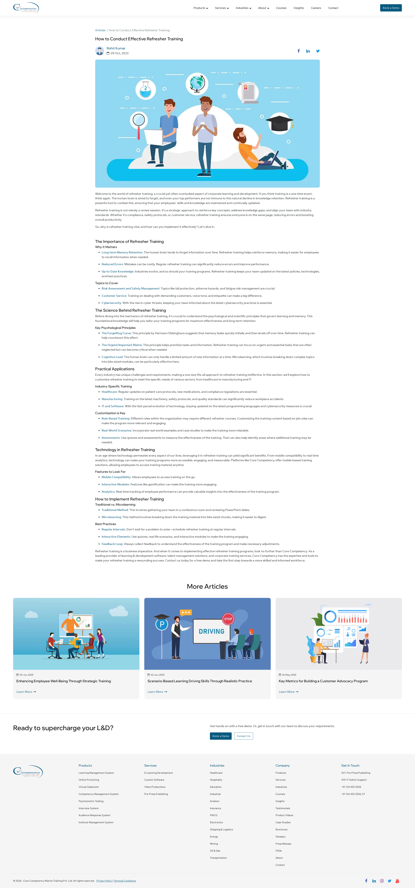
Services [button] (220, 8)
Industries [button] (242, 8)
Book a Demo (391, 7)
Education (215, 786)
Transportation (218, 857)
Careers (316, 8)
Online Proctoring (89, 779)
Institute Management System (96, 822)
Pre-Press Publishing (156, 794)
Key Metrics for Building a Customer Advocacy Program (323, 681)
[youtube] (397, 881)
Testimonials (283, 808)
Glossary (280, 836)
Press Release (283, 843)
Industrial (215, 794)
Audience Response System (94, 815)
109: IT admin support (354, 779)
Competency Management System (99, 794)
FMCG (213, 815)
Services (280, 779)
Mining (214, 843)
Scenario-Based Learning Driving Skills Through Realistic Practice (200, 681)
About (279, 857)
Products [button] (199, 8)
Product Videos (284, 815)
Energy (214, 836)
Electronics (216, 822)
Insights (299, 8)
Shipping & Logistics (221, 829)
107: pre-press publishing (355, 772)
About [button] (262, 8)
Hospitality (216, 779)
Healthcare (216, 772)
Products (281, 772)
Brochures (281, 829)
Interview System (89, 808)
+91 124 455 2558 (351, 786)
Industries (281, 786)
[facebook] (366, 881)
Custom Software (154, 779)
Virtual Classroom (89, 786)
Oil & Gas (215, 850)
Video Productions (154, 786)
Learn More (24, 692)
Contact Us (243, 736)
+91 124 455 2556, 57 (353, 794)
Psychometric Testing (91, 801)
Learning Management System (96, 772)
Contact (333, 8)
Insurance (215, 808)
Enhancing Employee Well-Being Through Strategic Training (63, 681)
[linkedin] (374, 881)
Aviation (214, 801)
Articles (100, 30)
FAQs (279, 850)
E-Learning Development (158, 772)
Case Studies (283, 822)
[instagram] (382, 881)
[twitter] (389, 881)
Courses (281, 8)
